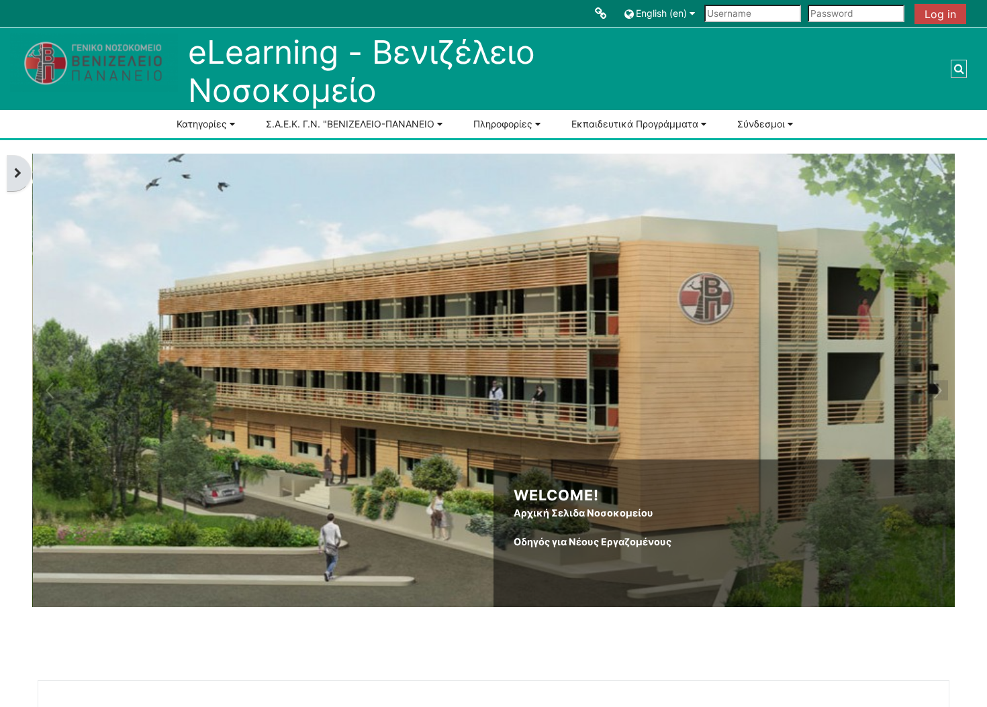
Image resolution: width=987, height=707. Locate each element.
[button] (661, 13)
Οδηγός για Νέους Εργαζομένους (592, 541)
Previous (49, 390)
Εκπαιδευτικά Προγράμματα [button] (634, 123)
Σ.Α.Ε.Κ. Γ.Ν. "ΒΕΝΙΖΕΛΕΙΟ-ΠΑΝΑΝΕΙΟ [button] (350, 123)
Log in (940, 14)
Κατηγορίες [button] (202, 123)
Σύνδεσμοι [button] (761, 123)
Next (938, 390)
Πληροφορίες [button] (502, 123)
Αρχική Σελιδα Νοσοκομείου (583, 513)
